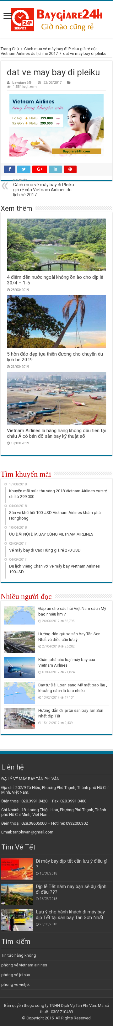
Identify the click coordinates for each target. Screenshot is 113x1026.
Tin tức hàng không (18, 955)
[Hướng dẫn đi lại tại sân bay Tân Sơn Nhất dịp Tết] (19, 718)
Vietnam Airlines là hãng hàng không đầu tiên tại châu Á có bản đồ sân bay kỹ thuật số (56, 433)
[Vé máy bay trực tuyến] (56, 19)
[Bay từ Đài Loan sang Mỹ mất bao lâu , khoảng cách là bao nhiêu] (19, 693)
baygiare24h (22, 83)
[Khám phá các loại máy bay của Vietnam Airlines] (19, 667)
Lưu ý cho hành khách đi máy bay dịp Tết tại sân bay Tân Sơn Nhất (70, 914)
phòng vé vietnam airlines (24, 965)
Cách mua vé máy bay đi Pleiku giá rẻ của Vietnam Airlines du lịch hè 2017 (49, 51)
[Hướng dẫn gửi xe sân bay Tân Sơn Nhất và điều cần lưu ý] (19, 642)
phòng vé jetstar (15, 974)
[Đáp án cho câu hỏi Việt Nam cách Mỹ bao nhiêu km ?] (19, 616)
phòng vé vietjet (15, 984)
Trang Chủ (10, 48)
